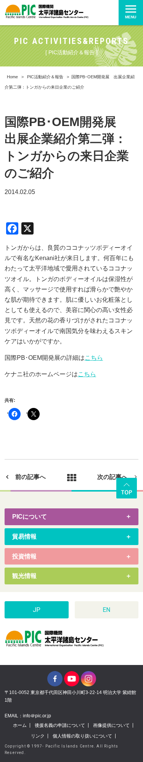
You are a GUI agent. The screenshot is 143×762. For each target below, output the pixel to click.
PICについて (29, 516)
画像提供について (111, 725)
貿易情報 (24, 536)
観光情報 (24, 576)
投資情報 (24, 556)
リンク (38, 736)
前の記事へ (30, 477)
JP (36, 609)
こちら (94, 357)
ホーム (20, 725)
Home (12, 76)
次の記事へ (112, 477)
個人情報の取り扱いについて (82, 736)
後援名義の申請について (60, 725)
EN (106, 609)
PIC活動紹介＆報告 (45, 76)
